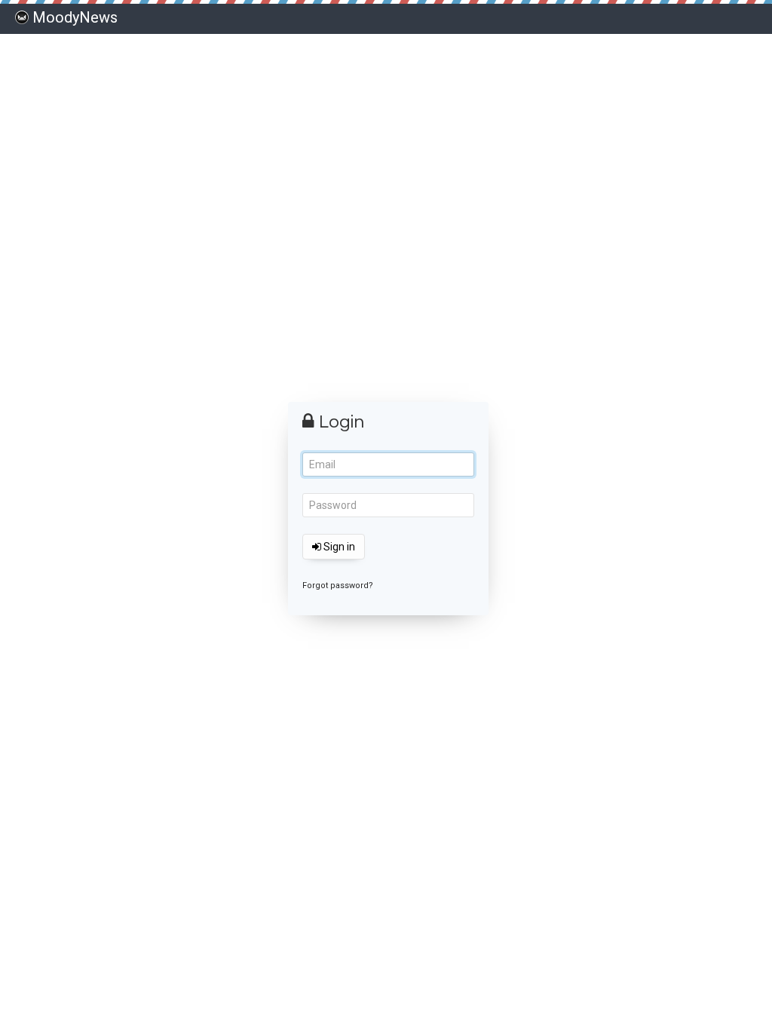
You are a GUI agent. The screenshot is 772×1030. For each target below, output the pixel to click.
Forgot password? (337, 585)
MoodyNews (75, 17)
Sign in (338, 547)
